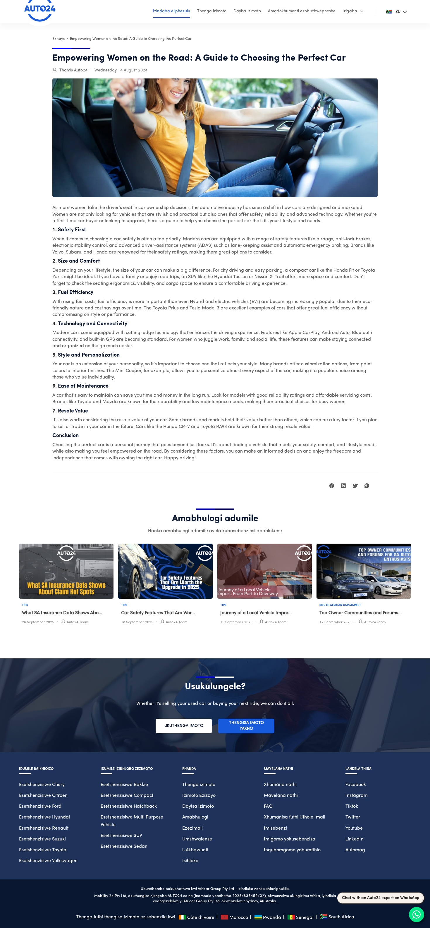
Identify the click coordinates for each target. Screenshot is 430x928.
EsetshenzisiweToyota (42, 850)
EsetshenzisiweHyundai (44, 817)
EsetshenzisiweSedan (124, 846)
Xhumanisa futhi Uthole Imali (294, 817)
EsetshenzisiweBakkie (124, 785)
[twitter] (355, 486)
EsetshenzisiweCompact (127, 795)
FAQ (268, 806)
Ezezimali (192, 828)
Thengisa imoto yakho (246, 726)
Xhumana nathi (280, 785)
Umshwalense (197, 839)
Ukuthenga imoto (183, 726)
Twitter (352, 817)
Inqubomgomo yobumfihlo (292, 850)
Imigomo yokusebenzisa (289, 839)
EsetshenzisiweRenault (43, 828)
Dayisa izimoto (198, 806)
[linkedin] (343, 486)
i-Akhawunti (195, 850)
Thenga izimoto (198, 785)
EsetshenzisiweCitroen (43, 795)
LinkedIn (354, 839)
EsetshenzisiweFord (40, 806)
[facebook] (332, 486)
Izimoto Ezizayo (199, 795)
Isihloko (190, 861)
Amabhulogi (195, 817)
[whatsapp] (367, 486)
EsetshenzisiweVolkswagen (48, 861)
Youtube (354, 828)
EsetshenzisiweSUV (121, 835)
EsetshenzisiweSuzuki (42, 839)
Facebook (355, 785)
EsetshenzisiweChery (42, 785)
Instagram (356, 795)
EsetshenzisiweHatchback (129, 806)
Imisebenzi (275, 828)
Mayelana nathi (281, 795)
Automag (355, 850)
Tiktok (351, 806)
